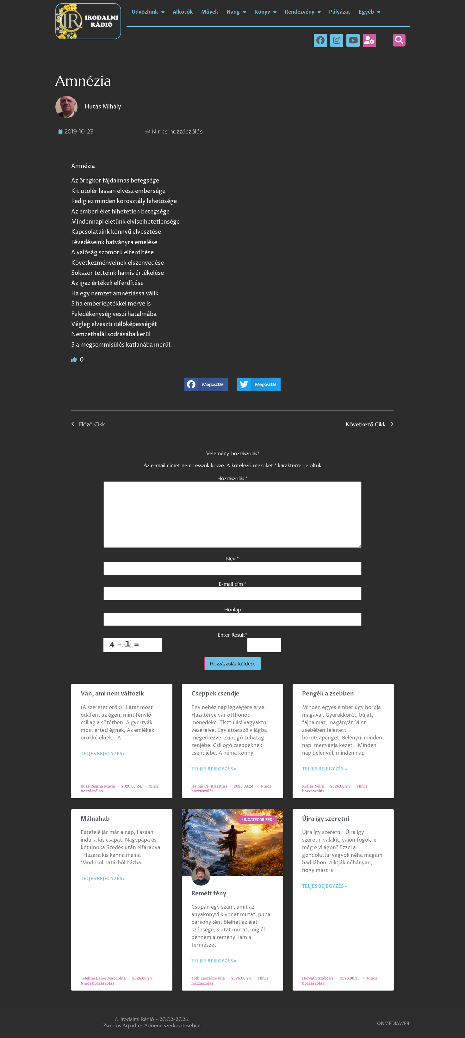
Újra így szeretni (325, 819)
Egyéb (366, 12)
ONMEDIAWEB (393, 1024)
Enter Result (232, 634)
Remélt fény (208, 894)
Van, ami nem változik (113, 694)
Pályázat (339, 12)
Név (232, 558)
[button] (399, 40)
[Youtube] (353, 40)
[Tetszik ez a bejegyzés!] (74, 360)
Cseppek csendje (215, 694)
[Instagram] (337, 40)
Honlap (232, 609)
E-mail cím (232, 583)
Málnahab (95, 819)
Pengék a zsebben (328, 694)
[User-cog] (369, 40)
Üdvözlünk (145, 12)
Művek (209, 12)
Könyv (262, 12)
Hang (233, 12)
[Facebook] (320, 40)
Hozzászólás (232, 478)
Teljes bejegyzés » (103, 754)
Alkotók (183, 12)
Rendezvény (299, 12)
